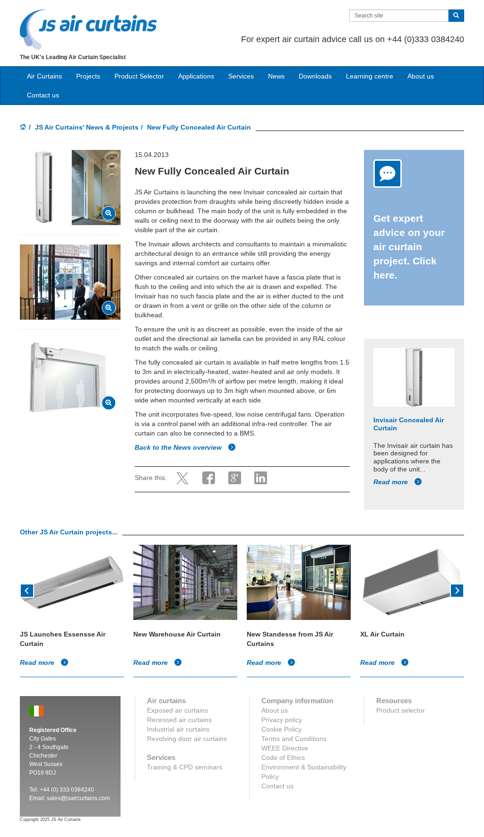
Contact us (43, 95)
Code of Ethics (283, 757)
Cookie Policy (281, 729)
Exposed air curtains (177, 710)
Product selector (400, 710)
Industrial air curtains (178, 729)
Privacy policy (281, 720)
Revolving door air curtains (187, 738)
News (276, 76)
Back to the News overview (179, 447)
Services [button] (241, 76)
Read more (391, 482)
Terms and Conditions (294, 738)
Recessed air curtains (179, 720)
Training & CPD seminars (184, 767)
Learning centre (369, 76)
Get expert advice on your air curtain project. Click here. (409, 246)
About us (420, 76)
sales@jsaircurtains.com (78, 798)
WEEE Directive (284, 748)
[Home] (23, 127)
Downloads (315, 76)
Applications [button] (196, 76)
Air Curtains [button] (44, 76)
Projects (88, 76)
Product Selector (139, 76)
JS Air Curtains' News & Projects (86, 127)
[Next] (457, 590)
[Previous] (27, 590)
